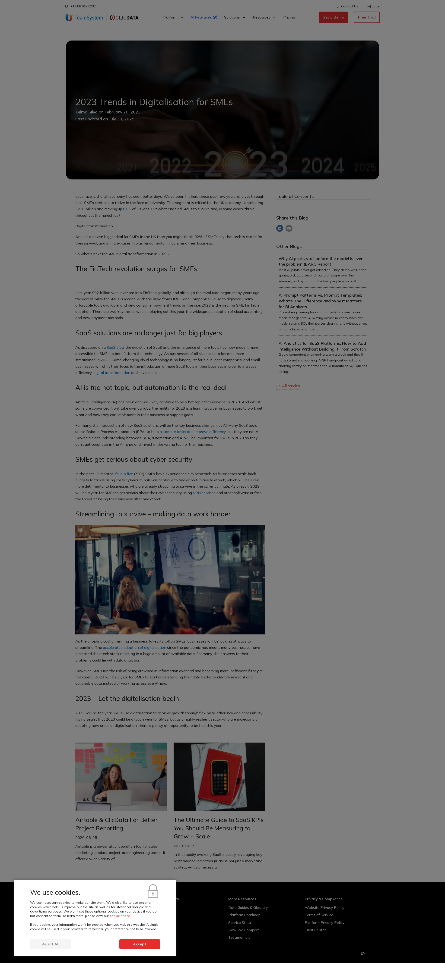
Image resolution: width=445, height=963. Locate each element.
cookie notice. (120, 916)
